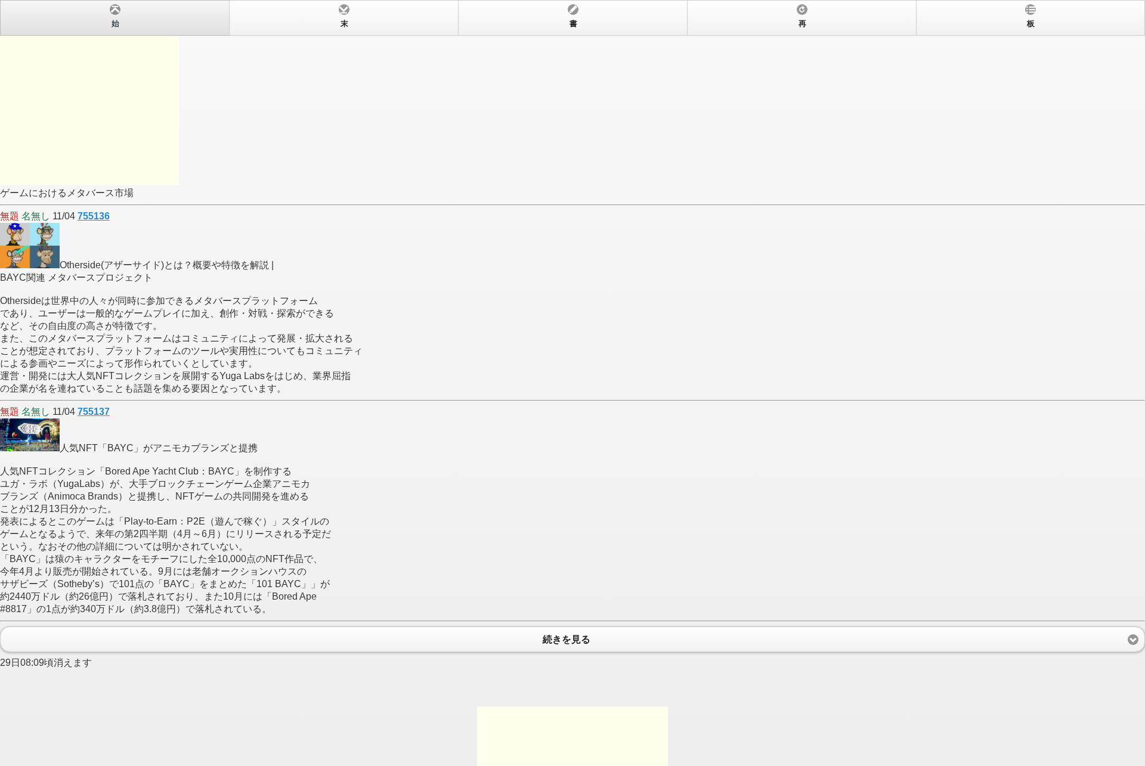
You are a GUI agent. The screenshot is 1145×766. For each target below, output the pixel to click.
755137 (94, 412)
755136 (94, 216)
